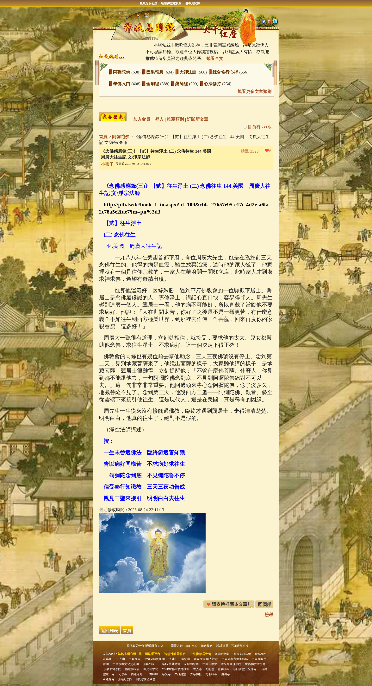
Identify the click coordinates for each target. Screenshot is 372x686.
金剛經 (153, 83)
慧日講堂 (239, 669)
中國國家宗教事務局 (235, 659)
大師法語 (188, 72)
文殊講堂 (180, 674)
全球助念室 (221, 654)
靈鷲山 (185, 659)
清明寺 (225, 674)
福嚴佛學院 (132, 669)
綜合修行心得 (226, 72)
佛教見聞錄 (192, 3)
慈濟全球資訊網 (154, 659)
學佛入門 (122, 83)
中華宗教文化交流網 (126, 664)
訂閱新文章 (197, 119)
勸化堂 (210, 669)
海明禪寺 (211, 674)
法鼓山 (173, 659)
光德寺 (252, 669)
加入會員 (141, 119)
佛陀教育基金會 (145, 679)
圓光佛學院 (150, 669)
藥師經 (182, 83)
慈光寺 (166, 674)
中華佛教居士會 (134, 645)
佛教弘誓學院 (112, 669)
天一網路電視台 (149, 654)
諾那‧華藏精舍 (171, 664)
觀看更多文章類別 (255, 91)
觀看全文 (214, 58)
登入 (159, 119)
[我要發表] (113, 116)
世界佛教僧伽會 (255, 664)
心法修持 (213, 83)
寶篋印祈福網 (242, 654)
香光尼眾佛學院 (231, 664)
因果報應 (155, 72)
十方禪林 (152, 674)
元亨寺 (122, 674)
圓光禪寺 (212, 659)
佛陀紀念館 (125, 679)
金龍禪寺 (109, 679)
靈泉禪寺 (199, 659)
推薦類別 (175, 119)
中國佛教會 (209, 664)
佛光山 (120, 659)
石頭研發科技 (239, 645)
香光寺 (197, 669)
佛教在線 (148, 664)
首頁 (103, 136)
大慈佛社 (196, 674)
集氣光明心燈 (148, 3)
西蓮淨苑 (137, 674)
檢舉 (269, 614)
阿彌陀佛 (122, 72)
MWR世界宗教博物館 (175, 669)
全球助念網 (191, 664)
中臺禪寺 (134, 659)
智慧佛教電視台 (171, 3)
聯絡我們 (206, 645)
